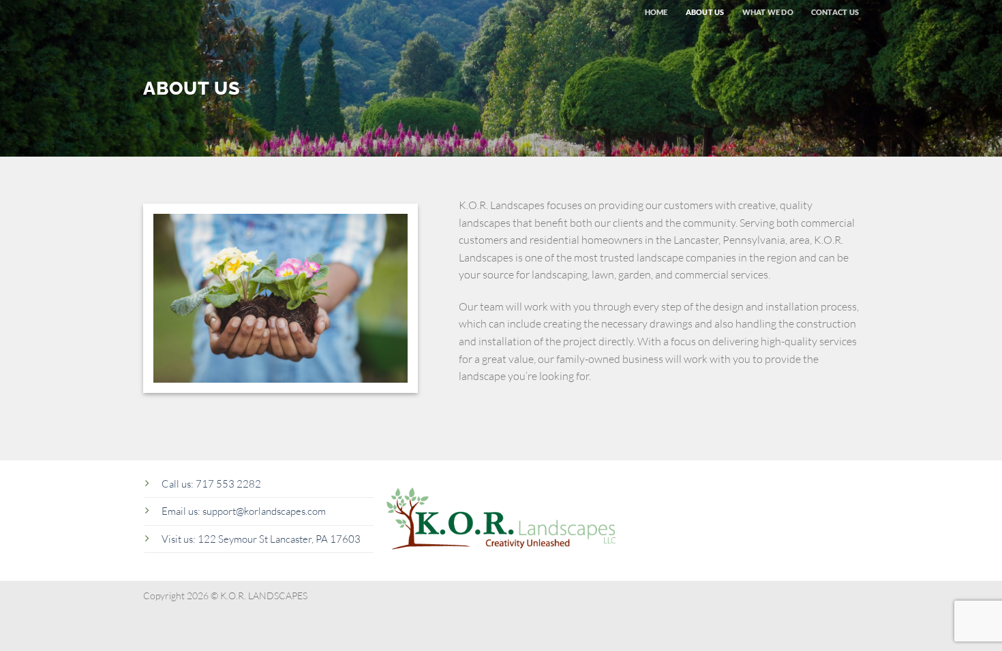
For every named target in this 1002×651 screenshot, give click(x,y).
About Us (705, 11)
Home (656, 11)
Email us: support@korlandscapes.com (244, 511)
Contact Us (835, 11)
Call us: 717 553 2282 (211, 483)
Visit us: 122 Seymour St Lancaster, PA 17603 (261, 539)
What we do (767, 11)
